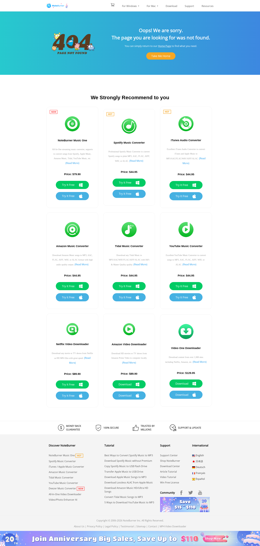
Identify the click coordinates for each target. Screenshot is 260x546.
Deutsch (200, 467)
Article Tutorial (168, 471)
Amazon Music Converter (63, 472)
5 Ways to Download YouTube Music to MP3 (129, 502)
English (199, 455)
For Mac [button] (151, 6)
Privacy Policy (94, 526)
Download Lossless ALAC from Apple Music (128, 482)
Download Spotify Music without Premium (128, 460)
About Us (79, 526)
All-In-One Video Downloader (65, 494)
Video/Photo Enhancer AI (63, 499)
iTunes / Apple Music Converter (66, 466)
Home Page (164, 46)
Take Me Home (160, 56)
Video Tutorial (168, 477)
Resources (208, 6)
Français (200, 473)
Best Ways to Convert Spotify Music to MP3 (128, 455)
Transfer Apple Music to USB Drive (123, 471)
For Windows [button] (129, 6)
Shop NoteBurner (170, 460)
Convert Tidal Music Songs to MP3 (123, 497)
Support (189, 6)
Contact (152, 526)
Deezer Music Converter (62, 488)
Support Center (169, 455)
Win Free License (169, 482)
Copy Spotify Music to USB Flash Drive (125, 466)
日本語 (199, 461)
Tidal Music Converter (61, 477)
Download (171, 6)
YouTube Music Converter (63, 483)
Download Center (170, 466)
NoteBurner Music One (62, 455)
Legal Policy (111, 526)
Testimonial (127, 526)
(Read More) (72, 163)
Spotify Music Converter (62, 461)
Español (200, 479)
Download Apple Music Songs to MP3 (125, 477)
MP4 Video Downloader (173, 526)
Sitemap (141, 526)
